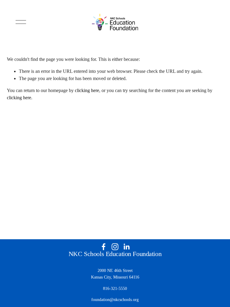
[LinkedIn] (126, 246)
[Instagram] (115, 246)
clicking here (87, 90)
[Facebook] (103, 246)
